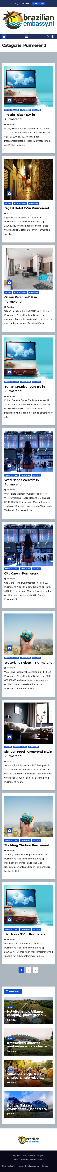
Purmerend (25, 110)
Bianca (13, 1020)
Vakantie (36, 110)
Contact (45, 1166)
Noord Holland (11, 110)
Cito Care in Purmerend (21, 573)
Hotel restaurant (32, 1166)
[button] (48, 36)
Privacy (41, 1159)
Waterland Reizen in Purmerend (28, 662)
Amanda (11, 124)
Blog (10, 1007)
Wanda (10, 213)
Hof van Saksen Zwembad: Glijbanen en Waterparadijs (26, 1108)
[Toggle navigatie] (27, 36)
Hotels (8, 203)
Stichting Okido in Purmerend (26, 845)
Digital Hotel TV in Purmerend (26, 208)
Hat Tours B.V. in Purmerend (25, 934)
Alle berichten (29, 1156)
